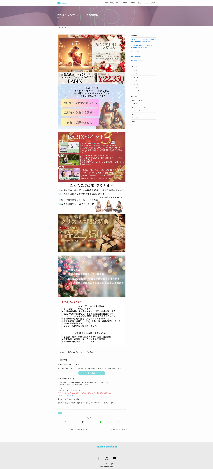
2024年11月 (136, 91)
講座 (134, 121)
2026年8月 (136, 70)
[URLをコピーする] (118, 422)
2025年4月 (136, 84)
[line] (114, 458)
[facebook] (98, 458)
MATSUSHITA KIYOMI (137, 60)
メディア (135, 117)
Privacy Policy (101, 463)
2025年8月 (136, 80)
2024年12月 (136, 87)
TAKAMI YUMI (135, 52)
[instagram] (106, 458)
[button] (65, 422)
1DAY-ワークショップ (139, 100)
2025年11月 (136, 77)
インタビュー (136, 114)
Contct (113, 463)
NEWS (60, 413)
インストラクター (138, 110)
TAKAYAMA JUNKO (136, 56)
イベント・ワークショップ (140, 107)
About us (108, 463)
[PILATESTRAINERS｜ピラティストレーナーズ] (64, 3)
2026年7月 (136, 73)
